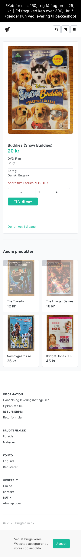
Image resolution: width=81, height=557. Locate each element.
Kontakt (8, 492)
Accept (61, 544)
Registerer (10, 467)
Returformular (13, 417)
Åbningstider (12, 503)
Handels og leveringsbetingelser (26, 400)
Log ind (8, 461)
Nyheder (9, 442)
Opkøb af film (13, 406)
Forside (8, 436)
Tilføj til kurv (23, 201)
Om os (7, 486)
